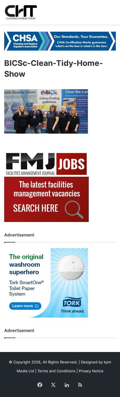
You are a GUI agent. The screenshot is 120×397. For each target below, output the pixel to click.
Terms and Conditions (56, 371)
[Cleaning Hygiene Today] (20, 12)
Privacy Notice (91, 371)
